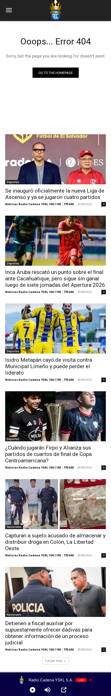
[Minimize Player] (78, 689)
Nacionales (14, 527)
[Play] (32, 689)
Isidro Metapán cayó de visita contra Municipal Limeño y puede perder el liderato (48, 366)
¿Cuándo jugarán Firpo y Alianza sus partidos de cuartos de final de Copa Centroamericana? (48, 454)
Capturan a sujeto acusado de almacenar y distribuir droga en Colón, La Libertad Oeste (55, 541)
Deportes (13, 182)
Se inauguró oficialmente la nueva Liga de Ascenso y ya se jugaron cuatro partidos (54, 194)
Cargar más (53, 661)
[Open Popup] (63, 689)
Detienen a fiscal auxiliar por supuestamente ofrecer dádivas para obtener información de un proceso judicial (48, 633)
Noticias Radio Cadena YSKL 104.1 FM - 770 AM (39, 204)
